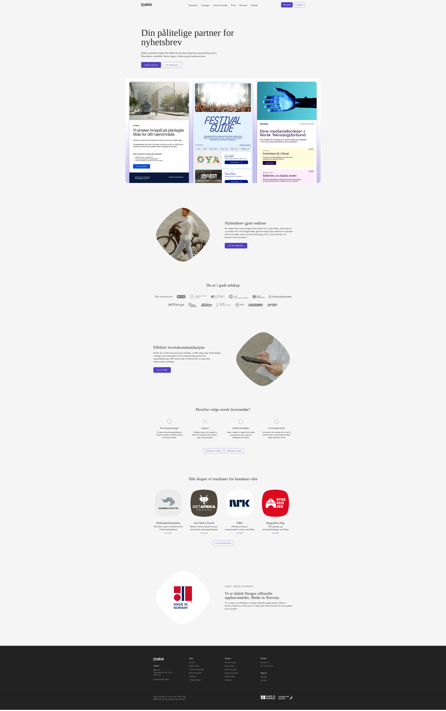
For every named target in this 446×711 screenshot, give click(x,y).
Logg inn (299, 5)
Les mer (168, 533)
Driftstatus (228, 680)
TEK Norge (182, 697)
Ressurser (243, 5)
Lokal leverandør (220, 5)
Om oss (192, 662)
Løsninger (205, 5)
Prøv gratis (287, 5)
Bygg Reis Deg (275, 522)
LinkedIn (264, 677)
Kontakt (254, 5)
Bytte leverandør (231, 669)
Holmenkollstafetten (168, 522)
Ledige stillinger (195, 680)
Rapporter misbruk (231, 673)
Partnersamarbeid (195, 673)
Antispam (192, 676)
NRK (240, 522)
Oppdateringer (230, 676)
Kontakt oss (265, 662)
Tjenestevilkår (194, 666)
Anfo (175, 697)
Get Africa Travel (204, 522)
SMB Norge (157, 699)
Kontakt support (230, 662)
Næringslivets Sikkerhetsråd (175, 699)
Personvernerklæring (196, 669)
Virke (170, 697)
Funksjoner (193, 5)
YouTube (264, 680)
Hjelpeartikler (230, 666)
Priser (233, 5)
